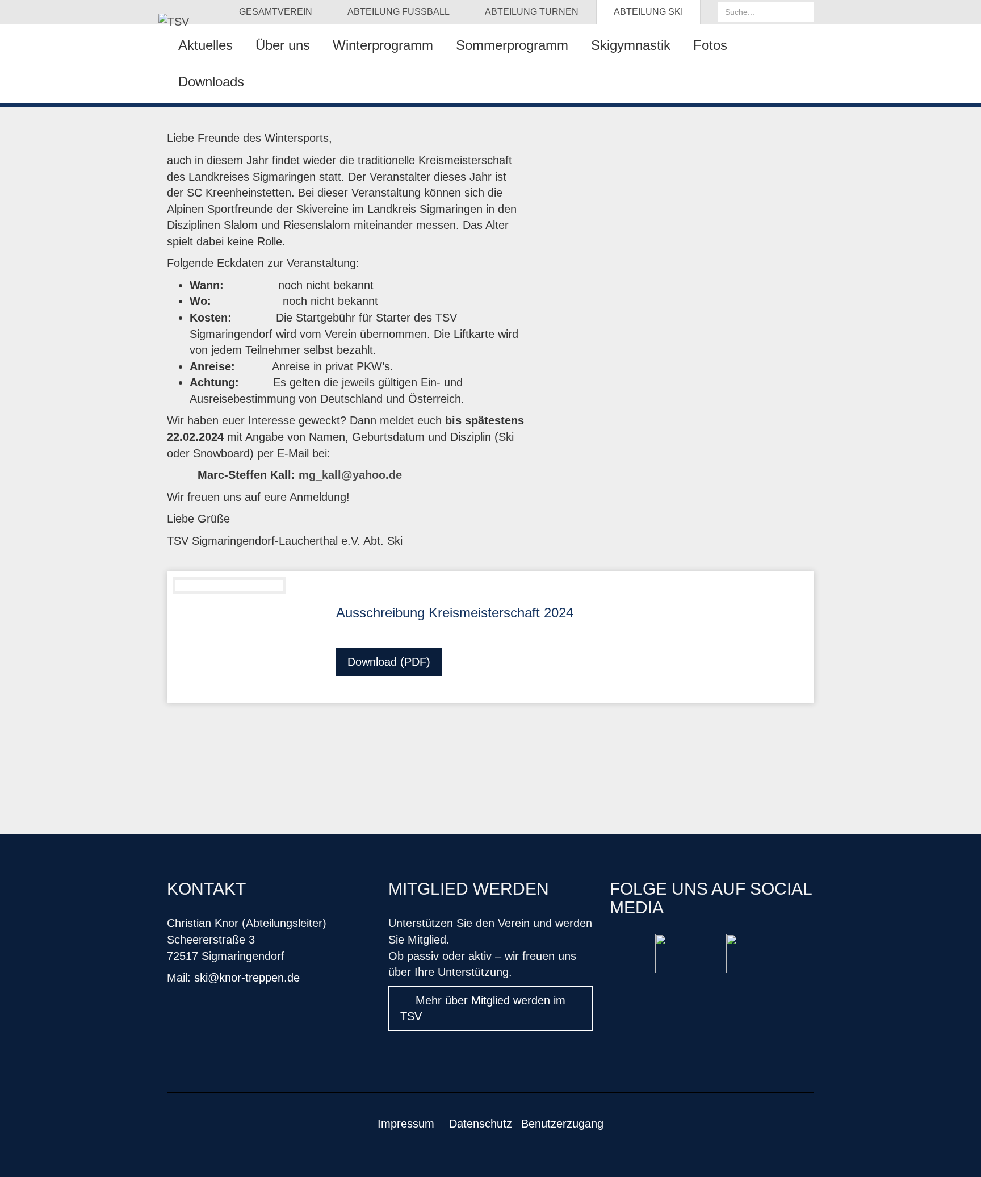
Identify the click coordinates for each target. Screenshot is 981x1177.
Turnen (531, 11)
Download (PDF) (388, 662)
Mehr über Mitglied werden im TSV (482, 1008)
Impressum (406, 1123)
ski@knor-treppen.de (247, 977)
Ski (648, 11)
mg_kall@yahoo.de (350, 475)
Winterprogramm (383, 45)
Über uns (282, 45)
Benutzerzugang (562, 1123)
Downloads (211, 81)
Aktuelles (205, 45)
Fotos (710, 45)
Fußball (398, 11)
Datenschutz (480, 1123)
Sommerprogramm (512, 45)
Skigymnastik (630, 45)
